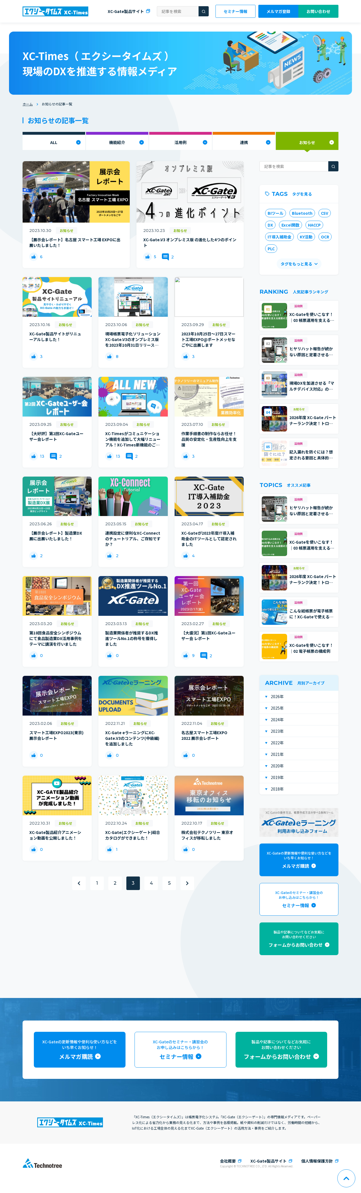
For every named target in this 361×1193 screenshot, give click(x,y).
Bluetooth (302, 213)
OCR (325, 237)
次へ (187, 883)
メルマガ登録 (278, 11)
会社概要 (228, 1161)
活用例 (180, 142)
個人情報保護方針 (317, 1161)
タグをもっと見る (296, 264)
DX (270, 225)
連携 (244, 142)
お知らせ (307, 142)
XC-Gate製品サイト (126, 11)
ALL (53, 142)
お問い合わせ (318, 11)
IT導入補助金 (279, 237)
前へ (79, 883)
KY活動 (306, 237)
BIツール (275, 213)
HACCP (314, 225)
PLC (271, 248)
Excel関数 (290, 225)
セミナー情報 (235, 11)
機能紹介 (117, 142)
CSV (324, 213)
